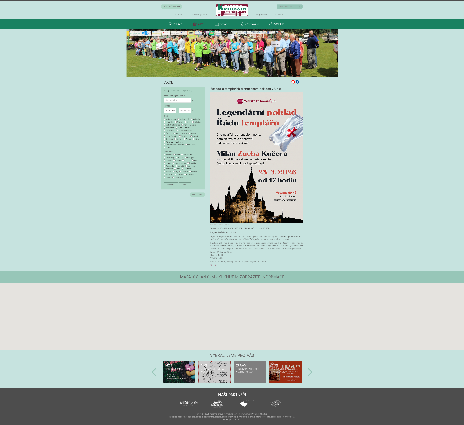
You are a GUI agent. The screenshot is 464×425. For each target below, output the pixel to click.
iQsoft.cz (263, 414)
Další (310, 372)
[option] (179, 372)
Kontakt (278, 14)
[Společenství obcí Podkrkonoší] (217, 403)
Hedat (300, 6)
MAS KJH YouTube (293, 82)
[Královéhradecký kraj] (246, 402)
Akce (201, 24)
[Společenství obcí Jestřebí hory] (188, 402)
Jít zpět (199, 194)
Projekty (278, 24)
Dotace (224, 24)
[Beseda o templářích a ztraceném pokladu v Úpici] (256, 222)
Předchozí (154, 372)
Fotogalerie (260, 14)
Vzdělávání (252, 24)
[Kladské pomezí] (275, 402)
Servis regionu (198, 14)
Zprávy (177, 24)
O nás (178, 14)
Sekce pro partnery (231, 419)
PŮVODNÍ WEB (170, 6)
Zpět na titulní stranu (232, 10)
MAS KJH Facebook (297, 82)
